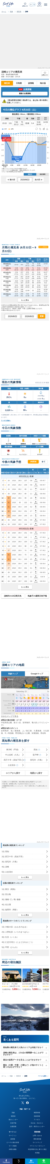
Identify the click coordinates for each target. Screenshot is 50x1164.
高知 (35, 749)
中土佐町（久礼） (13, 755)
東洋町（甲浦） (13, 749)
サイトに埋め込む (43, 247)
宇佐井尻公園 (6, 723)
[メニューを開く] (45, 4)
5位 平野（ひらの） (10, 947)
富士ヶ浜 (17, 723)
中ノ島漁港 (9, 733)
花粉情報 (37, 1116)
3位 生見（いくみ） (10, 937)
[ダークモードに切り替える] (32, 5)
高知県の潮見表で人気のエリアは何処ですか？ (23, 1047)
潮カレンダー (13, 1120)
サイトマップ (37, 1142)
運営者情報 (37, 1139)
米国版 (37, 1153)
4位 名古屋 (6, 904)
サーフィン (13, 1135)
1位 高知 (5, 851)
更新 (41, 316)
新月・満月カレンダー (37, 1126)
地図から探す (36, 773)
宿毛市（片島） (37, 760)
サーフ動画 (13, 1146)
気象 (11, 11)
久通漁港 (37, 731)
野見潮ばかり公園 (22, 733)
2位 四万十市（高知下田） (13, 856)
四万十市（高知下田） (13, 760)
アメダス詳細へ (6, 420)
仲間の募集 (13, 1149)
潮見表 (19, 11)
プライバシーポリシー (37, 1146)
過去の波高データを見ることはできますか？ (22, 1060)
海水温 (43, 83)
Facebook (6, 1162)
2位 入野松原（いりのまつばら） (16, 932)
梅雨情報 (37, 1112)
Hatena (31, 1162)
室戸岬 (35, 755)
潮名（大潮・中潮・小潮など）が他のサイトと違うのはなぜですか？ (23, 1066)
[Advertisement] (25, 42)
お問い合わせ (37, 1135)
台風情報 (13, 1126)
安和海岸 (26, 723)
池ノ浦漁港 (15, 731)
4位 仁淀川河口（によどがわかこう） (18, 942)
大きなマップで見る (9, 716)
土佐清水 (12, 765)
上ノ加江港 (27, 731)
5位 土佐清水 (7, 872)
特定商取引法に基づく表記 (37, 1149)
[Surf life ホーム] (8, 4)
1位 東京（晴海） (9, 889)
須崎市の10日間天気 (12, 596)
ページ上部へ (43, 1076)
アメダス (37, 1120)
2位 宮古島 (6, 894)
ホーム (4, 11)
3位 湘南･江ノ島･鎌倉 (11, 899)
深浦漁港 (35, 733)
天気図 (19, 83)
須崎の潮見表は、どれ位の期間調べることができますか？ (23, 1054)
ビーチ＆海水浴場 (13, 1142)
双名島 (43, 733)
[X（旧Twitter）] (22, 1103)
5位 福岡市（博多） (10, 910)
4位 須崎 (5, 867)
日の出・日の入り (37, 1123)
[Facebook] (27, 1103)
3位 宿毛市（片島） (10, 862)
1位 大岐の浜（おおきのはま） (15, 927)
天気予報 (13, 1123)
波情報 (31, 83)
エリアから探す (13, 773)
